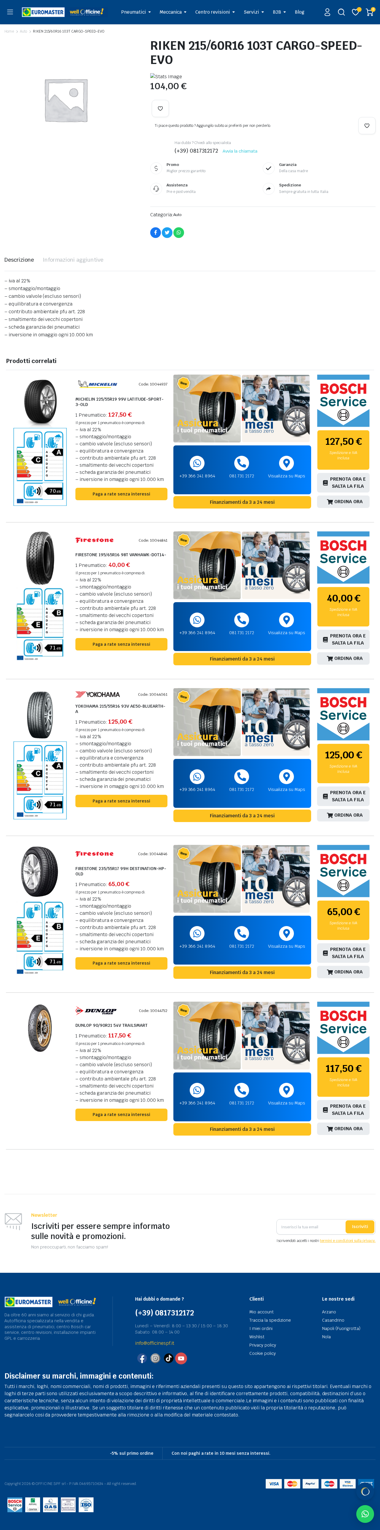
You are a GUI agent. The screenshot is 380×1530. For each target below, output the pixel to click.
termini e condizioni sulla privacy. (348, 1240)
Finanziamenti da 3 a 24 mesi (242, 502)
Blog (299, 12)
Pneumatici (133, 12)
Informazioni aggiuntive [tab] (73, 259)
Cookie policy (262, 1353)
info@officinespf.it (154, 1343)
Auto (23, 31)
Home (9, 31)
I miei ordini (261, 1328)
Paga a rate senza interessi (121, 494)
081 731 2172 (241, 476)
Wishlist (257, 1336)
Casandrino (333, 1320)
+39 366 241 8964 (197, 476)
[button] (160, 108)
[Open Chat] (365, 1491)
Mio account (261, 1312)
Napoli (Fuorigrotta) (341, 1328)
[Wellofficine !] (65, 12)
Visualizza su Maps (286, 476)
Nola (326, 1336)
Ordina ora (348, 501)
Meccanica (171, 12)
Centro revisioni (212, 12)
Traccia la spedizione (270, 1320)
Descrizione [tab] (19, 259)
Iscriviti (360, 1226)
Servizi (251, 12)
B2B (277, 12)
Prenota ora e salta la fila (348, 482)
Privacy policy (262, 1345)
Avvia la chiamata (240, 151)
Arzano (329, 1312)
